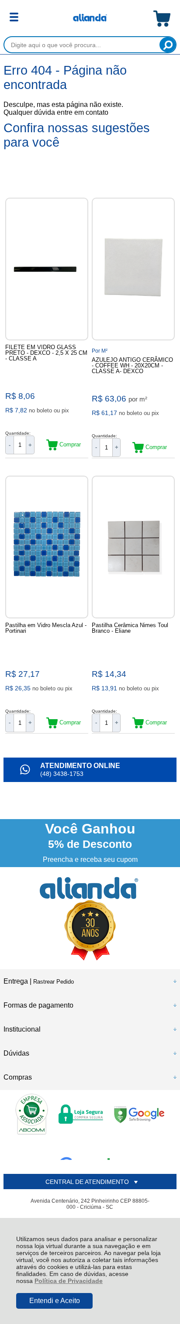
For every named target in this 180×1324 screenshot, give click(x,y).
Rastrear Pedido (53, 981)
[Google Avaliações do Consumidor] (88, 1148)
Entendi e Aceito (54, 1300)
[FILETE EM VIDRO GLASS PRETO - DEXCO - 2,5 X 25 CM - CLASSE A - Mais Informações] (46, 269)
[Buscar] (167, 44)
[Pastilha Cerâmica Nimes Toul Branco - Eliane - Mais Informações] (133, 547)
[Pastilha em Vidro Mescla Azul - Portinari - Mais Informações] (46, 547)
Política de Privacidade (69, 1280)
